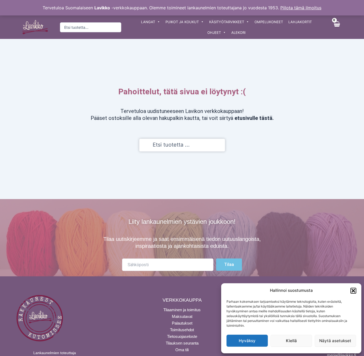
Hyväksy (247, 340)
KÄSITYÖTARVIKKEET (226, 22)
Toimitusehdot (182, 329)
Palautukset (182, 323)
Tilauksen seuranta (182, 343)
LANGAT (148, 22)
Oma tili (182, 349)
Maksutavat (182, 316)
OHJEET (214, 32)
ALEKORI (238, 32)
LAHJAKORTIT (300, 22)
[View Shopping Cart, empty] (336, 27)
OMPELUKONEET (268, 22)
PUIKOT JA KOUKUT (182, 22)
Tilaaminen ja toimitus (182, 310)
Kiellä (291, 340)
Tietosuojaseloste (182, 336)
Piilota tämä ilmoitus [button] (300, 7)
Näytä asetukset (335, 340)
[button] (353, 290)
